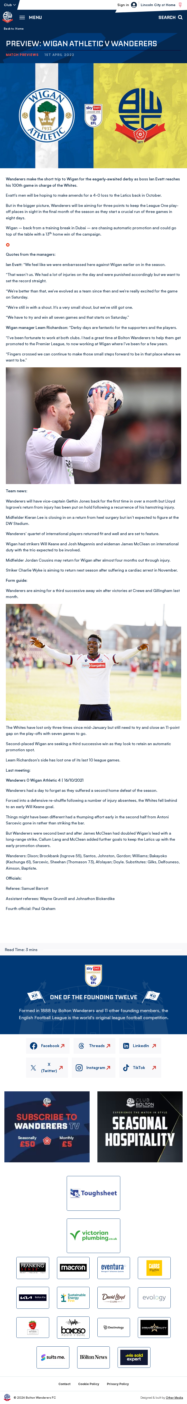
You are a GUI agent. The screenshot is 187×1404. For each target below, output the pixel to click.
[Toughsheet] (93, 1193)
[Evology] (154, 1297)
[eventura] (113, 1268)
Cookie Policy (88, 1384)
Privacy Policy (118, 1384)
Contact (64, 1384)
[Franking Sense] (32, 1268)
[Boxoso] (73, 1327)
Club (8, 5)
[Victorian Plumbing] (93, 1236)
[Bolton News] (93, 1357)
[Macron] (73, 1268)
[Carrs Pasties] (154, 1268)
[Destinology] (113, 1327)
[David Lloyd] (113, 1298)
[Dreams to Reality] (154, 1327)
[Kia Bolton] (32, 1298)
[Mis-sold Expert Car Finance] (134, 1357)
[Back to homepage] (7, 17)
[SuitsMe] (53, 1357)
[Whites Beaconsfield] (32, 1327)
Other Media (174, 1397)
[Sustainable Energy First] (73, 1298)
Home (19, 28)
